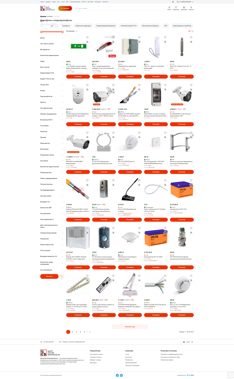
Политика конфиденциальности (172, 354)
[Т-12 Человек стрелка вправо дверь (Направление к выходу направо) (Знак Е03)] (78, 47)
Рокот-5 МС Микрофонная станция (127, 210)
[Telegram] (117, 375)
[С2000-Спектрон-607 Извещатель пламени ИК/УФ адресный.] (78, 94)
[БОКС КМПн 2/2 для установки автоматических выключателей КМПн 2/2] (156, 94)
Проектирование (131, 363)
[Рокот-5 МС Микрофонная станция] (130, 190)
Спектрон (176, 165)
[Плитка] (189, 31)
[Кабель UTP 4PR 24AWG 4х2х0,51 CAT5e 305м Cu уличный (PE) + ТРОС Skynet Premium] (130, 94)
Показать (49, 276)
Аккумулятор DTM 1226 (178, 209)
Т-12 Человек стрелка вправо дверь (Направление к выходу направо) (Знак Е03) (76, 67)
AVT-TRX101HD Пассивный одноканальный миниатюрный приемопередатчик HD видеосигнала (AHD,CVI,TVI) (180, 258)
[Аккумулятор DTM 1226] (182, 190)
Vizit (149, 70)
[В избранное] (87, 37)
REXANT (98, 70)
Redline (97, 118)
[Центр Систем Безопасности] (47, 8)
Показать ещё (130, 327)
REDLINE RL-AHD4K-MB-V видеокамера (74, 162)
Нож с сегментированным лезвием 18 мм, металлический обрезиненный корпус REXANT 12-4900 (103, 67)
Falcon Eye (98, 261)
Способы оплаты (95, 357)
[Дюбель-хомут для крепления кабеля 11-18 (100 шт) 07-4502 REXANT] (78, 285)
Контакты (128, 357)
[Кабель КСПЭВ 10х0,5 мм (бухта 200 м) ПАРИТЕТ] (156, 285)
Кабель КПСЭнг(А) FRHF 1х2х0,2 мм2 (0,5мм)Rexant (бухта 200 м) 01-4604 (77, 210)
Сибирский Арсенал (127, 213)
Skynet (123, 118)
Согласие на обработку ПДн (170, 357)
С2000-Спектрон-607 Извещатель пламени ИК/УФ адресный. (77, 115)
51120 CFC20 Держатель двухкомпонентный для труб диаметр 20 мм (102, 163)
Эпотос (124, 261)
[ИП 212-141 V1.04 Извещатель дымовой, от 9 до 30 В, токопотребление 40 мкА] (182, 285)
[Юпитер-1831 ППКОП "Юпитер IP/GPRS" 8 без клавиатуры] (78, 237)
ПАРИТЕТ (150, 308)
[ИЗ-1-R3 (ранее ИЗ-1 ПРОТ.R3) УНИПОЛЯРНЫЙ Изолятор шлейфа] (156, 142)
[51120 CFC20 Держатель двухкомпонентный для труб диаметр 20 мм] (104, 142)
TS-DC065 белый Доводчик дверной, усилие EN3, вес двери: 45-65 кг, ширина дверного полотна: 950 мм (129, 306)
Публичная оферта (167, 360)
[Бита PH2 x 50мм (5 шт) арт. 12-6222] (182, 47)
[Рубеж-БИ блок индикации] (130, 47)
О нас (127, 354)
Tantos (97, 213)
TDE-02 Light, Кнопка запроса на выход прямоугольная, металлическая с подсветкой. (103, 306)
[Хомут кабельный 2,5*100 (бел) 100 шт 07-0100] (156, 190)
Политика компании (132, 365)
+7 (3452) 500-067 (48, 342)
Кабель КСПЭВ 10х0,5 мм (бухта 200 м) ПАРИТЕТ (155, 306)
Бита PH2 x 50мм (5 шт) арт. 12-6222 (181, 67)
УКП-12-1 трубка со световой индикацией (154, 67)
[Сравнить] (87, 42)
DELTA (175, 211)
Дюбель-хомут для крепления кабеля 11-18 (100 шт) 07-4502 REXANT (76, 306)
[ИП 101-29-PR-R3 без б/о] (130, 142)
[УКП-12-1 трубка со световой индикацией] (156, 47)
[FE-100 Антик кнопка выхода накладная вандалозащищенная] (104, 237)
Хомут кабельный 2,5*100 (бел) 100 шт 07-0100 (154, 210)
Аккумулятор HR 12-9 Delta (153, 257)
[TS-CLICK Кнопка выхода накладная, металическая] (104, 190)
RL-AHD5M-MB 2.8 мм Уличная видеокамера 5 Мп (180, 115)
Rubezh (124, 68)
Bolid (71, 118)
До (53, 24)
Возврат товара (95, 360)
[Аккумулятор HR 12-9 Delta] (156, 237)
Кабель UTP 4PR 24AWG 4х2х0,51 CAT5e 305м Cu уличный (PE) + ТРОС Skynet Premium (129, 115)
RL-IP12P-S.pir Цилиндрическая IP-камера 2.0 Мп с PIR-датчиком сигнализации (103, 115)
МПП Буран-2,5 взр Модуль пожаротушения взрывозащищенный (127, 258)
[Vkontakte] (121, 375)
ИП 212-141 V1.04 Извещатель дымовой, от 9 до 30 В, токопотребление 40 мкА (180, 306)
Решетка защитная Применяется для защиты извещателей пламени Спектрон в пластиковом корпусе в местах (182, 163)
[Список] (192, 31)
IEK (148, 118)
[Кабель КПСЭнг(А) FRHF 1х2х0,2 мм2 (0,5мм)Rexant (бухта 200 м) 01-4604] (78, 190)
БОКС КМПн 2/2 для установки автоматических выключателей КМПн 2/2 (155, 115)
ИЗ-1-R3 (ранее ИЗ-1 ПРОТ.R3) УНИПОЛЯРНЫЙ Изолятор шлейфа (154, 163)
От (42, 24)
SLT (71, 70)
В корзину (78, 76)
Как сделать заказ (96, 354)
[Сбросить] (61, 276)
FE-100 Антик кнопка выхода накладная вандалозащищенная (103, 258)
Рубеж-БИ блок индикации (127, 66)
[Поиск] (76, 8)
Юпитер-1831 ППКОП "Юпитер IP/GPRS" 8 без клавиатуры (76, 258)
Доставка (93, 363)
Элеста (72, 261)
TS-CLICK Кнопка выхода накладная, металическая (101, 210)
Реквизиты (129, 360)
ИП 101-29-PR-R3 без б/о (126, 161)
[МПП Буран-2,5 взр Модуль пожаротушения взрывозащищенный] (130, 237)
